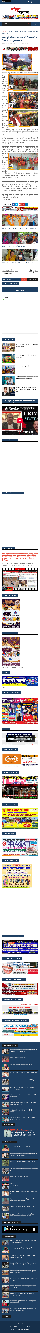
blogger (23, 279)
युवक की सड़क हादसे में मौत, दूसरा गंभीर (19, 1057)
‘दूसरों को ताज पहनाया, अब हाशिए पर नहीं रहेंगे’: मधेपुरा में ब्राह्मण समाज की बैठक (19, 229)
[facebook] (28, 2)
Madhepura (10, 31)
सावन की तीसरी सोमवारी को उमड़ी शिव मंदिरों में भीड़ (22, 1080)
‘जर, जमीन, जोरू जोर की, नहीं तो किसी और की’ (21, 1065)
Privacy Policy (19, 1329)
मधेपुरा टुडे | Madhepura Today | (13, 1129)
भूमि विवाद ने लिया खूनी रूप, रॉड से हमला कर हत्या (13, 246)
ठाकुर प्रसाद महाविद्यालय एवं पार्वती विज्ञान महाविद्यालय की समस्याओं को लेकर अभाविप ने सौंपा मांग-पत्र (23, 1215)
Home (4, 31)
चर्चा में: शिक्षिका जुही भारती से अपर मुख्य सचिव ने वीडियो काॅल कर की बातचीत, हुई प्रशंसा (23, 1309)
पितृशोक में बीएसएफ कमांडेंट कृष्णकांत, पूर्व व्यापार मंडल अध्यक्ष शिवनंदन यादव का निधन (22, 1200)
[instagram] (37, 2)
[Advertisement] (20, 912)
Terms (12, 1329)
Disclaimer (26, 1329)
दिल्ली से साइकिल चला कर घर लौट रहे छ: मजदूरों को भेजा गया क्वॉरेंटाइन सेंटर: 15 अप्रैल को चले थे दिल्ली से (23, 1264)
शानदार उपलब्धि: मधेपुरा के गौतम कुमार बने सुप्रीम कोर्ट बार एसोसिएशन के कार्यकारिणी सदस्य (26, 389)
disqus (29, 279)
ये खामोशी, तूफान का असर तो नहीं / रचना (20, 1131)
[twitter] (34, 2)
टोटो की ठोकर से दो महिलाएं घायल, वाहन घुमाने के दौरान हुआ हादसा (17, 262)
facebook (34, 279)
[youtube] (31, 2)
